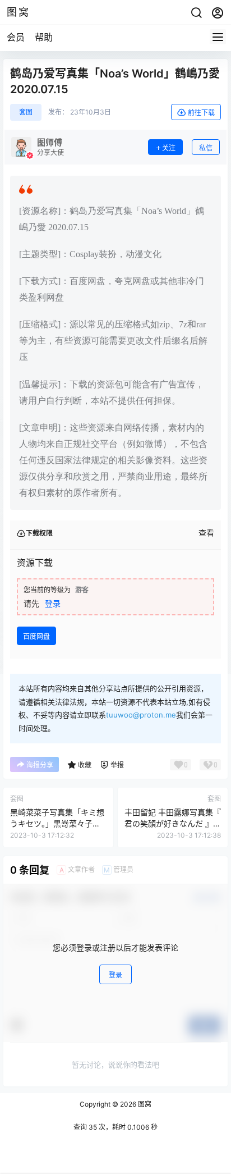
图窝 (143, 1104)
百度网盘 (36, 636)
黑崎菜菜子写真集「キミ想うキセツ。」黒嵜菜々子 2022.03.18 (57, 823)
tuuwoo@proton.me (141, 714)
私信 (205, 148)
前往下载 (201, 112)
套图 (26, 112)
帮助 (44, 37)
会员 (16, 37)
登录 (53, 603)
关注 (168, 148)
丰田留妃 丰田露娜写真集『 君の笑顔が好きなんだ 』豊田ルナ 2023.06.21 (172, 823)
